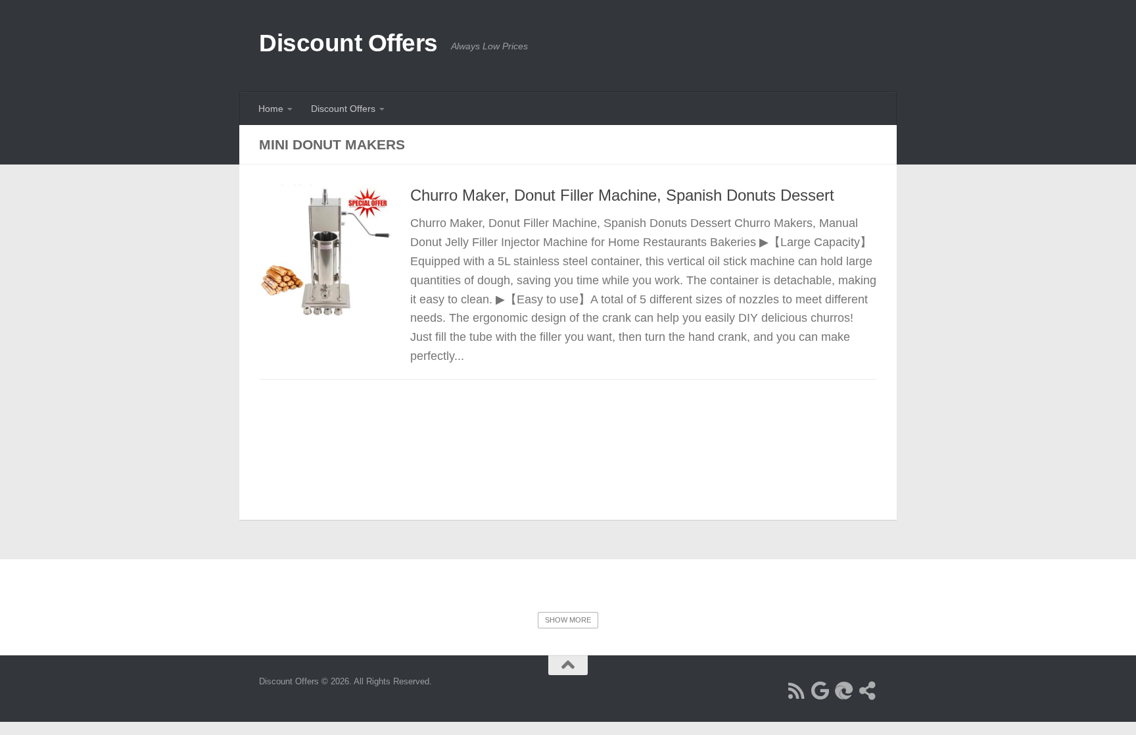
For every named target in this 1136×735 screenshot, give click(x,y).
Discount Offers (348, 43)
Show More (568, 620)
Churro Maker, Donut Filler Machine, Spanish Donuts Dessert (622, 195)
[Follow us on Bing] (844, 691)
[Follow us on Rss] (797, 691)
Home (270, 108)
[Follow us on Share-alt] (868, 691)
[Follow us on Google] (820, 691)
